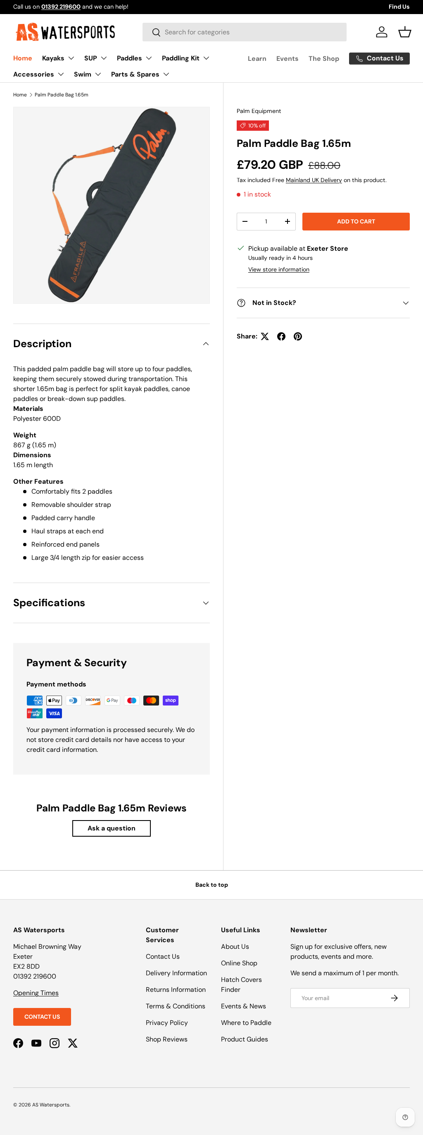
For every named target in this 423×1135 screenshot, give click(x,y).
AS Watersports (50, 1104)
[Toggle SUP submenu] (104, 58)
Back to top (211, 884)
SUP (90, 58)
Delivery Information (176, 973)
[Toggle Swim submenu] (98, 74)
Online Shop (239, 963)
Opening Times (36, 993)
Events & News (243, 1006)
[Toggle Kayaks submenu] (71, 58)
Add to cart (356, 221)
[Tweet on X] (265, 336)
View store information (278, 269)
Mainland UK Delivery (314, 180)
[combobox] (245, 32)
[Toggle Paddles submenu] (149, 58)
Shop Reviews (167, 1039)
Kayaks (53, 58)
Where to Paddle (246, 1022)
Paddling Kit (181, 58)
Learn (257, 58)
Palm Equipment (259, 111)
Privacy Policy (167, 1022)
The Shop (324, 58)
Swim (82, 74)
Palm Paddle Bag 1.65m (61, 94)
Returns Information (176, 989)
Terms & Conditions (175, 1006)
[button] (405, 32)
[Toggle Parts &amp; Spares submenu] (166, 74)
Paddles (129, 58)
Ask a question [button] (111, 828)
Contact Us (42, 1016)
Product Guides (244, 1039)
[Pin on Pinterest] (298, 336)
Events (287, 58)
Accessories (33, 74)
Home (22, 58)
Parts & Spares (135, 74)
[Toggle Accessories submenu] (61, 74)
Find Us (399, 6)
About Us (235, 946)
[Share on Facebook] (281, 336)
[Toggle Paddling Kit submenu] (206, 58)
